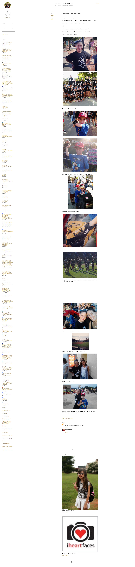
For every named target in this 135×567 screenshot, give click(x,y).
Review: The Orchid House (7, 347)
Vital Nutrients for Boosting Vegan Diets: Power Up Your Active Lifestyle (7, 83)
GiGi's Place (4, 407)
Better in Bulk (4, 106)
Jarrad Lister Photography (7, 306)
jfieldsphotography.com (6, 418)
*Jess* (7, 10)
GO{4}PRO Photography (6, 68)
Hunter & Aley (4, 206)
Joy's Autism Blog (5, 416)
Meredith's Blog (5, 393)
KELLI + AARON (5, 170)
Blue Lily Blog (4, 185)
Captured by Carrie (5, 200)
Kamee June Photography (7, 438)
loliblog (3, 278)
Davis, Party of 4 (5, 330)
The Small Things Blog (6, 48)
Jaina (52, 18)
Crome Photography (6, 443)
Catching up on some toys (7, 314)
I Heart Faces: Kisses (68, 553)
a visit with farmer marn (6, 210)
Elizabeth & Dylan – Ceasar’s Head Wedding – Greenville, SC (7, 308)
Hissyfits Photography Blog (7, 435)
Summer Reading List (6, 351)
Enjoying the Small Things (7, 94)
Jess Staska (74, 301)
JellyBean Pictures (5, 324)
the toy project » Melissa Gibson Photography (6, 313)
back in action (4, 141)
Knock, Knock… (5, 201)
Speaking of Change (6, 404)
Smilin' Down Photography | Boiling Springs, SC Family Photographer (7, 319)
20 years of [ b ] (5, 161)
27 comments (67, 555)
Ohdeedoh (4, 155)
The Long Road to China (6, 300)
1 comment (66, 512)
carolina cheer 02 (65, 301)
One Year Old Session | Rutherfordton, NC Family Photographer (7, 76)
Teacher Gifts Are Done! (6, 358)
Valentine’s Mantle (5, 145)
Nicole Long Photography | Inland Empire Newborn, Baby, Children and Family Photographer (7, 223)
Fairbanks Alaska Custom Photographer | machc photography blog (6, 422)
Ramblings (4, 335)
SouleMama (4, 135)
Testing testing (5, 196)
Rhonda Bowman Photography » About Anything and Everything (6, 289)
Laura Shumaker (5, 179)
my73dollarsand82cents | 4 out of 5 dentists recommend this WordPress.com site (7, 216)
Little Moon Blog (5, 242)
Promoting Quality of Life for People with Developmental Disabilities (7, 181)
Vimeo (79, 301)
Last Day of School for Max (7, 331)
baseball (52, 15)
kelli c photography (5, 74)
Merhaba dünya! (5, 107)
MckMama (4, 174)
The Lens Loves (5, 432)
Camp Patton (4, 140)
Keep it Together (63, 3)
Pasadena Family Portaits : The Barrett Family (7, 267)
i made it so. (4, 209)
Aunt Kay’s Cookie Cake (6, 394)
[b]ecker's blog (5, 160)
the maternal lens (5, 388)
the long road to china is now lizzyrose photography (7, 302)
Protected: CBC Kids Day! (6, 340)
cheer (52, 16)
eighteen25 (4, 426)
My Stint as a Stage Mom (6, 166)
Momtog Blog (4, 165)
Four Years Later (5, 336)
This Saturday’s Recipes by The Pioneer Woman (7, 131)
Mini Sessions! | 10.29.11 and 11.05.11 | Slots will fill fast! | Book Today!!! (7, 383)
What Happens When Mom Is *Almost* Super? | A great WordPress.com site (7, 356)
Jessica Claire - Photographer (7, 100)
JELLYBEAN (4, 413)
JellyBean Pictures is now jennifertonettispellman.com (7, 326)
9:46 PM (73, 429)
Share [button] (52, 11)
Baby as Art (4, 366)
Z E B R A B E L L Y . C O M (7, 362)
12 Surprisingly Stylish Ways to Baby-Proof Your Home (7, 156)
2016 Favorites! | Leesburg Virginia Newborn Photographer (7, 244)
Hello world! (4, 175)
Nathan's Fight (5, 118)
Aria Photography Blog (6, 123)
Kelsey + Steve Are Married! (7, 251)
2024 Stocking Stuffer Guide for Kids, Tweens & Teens (7, 96)
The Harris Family (5, 192)
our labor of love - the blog (7, 169)
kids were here (4, 230)
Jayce (52, 19)
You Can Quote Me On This (7, 218)
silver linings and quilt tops (7, 136)
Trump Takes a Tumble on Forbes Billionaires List (7, 226)
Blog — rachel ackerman (6, 205)
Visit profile (7, 17)
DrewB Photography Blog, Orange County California (7, 191)
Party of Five (4, 350)
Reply (66, 427)
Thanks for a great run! (6, 279)
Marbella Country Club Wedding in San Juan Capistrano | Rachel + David (7, 59)
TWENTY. (4, 64)
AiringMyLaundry (68, 429)
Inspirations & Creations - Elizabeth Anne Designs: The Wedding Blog (7, 56)
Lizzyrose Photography (6, 81)
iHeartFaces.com (5, 254)
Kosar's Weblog (5, 403)
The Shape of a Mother (6, 63)
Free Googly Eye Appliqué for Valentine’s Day (7, 238)
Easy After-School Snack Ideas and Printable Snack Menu (7, 273)
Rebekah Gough (5, 144)
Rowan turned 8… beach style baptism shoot (6, 296)
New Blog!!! (4, 321)
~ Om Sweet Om (5, 339)
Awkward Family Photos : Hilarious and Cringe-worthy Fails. (7, 102)
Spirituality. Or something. (7, 363)
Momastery (4, 149)
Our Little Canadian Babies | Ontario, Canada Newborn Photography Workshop (7, 368)
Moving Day (4, 399)
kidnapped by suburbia (6, 282)
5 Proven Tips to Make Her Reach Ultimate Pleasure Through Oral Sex (7, 114)
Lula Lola (3, 398)
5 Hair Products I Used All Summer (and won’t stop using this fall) (6, 50)
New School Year (68, 511)
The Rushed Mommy (6, 271)
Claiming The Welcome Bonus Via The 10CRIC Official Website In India (6, 70)
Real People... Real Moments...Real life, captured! (5, 380)
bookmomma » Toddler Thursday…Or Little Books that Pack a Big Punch (6, 345)
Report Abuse (5, 34)
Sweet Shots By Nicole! (69, 423)
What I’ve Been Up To (6, 291)
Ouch (3, 186)
